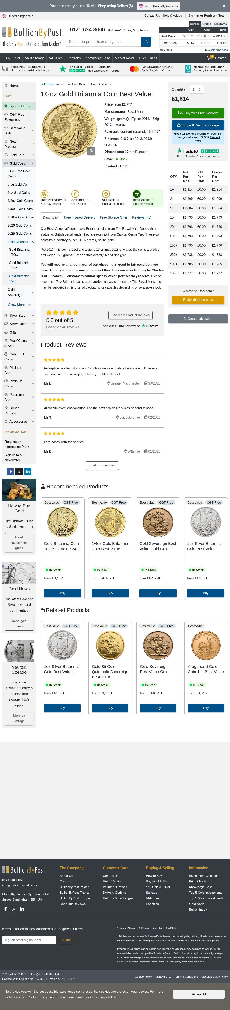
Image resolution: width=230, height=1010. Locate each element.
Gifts (13, 332)
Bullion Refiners (11, 410)
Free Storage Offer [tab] (113, 217)
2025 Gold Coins (20, 233)
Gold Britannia (18, 242)
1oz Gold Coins (19, 192)
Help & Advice (172, 15)
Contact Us (152, 15)
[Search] (146, 42)
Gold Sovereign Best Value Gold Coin (157, 546)
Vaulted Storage (19, 670)
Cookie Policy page (41, 997)
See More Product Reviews (130, 315)
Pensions (74, 58)
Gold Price (168, 36)
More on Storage (19, 718)
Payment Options (115, 887)
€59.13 (221, 43)
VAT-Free (55, 58)
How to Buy (154, 875)
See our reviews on (122, 326)
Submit (66, 939)
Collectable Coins (15, 356)
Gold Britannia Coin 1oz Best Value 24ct (61, 546)
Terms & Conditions (186, 976)
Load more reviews (102, 465)
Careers (65, 881)
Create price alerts (217, 50)
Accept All (199, 994)
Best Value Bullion (14, 130)
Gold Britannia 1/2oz (19, 278)
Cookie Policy (143, 976)
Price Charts (148, 58)
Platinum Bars (13, 370)
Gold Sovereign (15, 292)
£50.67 (190, 43)
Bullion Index (198, 909)
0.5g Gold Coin (18, 184)
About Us (66, 875)
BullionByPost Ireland (74, 887)
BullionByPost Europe (75, 898)
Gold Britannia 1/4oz (19, 265)
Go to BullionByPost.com (161, 6)
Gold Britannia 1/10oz (19, 252)
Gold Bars (16, 155)
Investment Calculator (204, 875)
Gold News (19, 588)
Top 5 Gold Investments (205, 892)
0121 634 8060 (13, 880)
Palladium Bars (14, 397)
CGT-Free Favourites (14, 117)
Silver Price (169, 43)
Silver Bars (17, 315)
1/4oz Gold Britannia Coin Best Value (110, 546)
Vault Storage (34, 58)
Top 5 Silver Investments (206, 898)
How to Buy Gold (19, 508)
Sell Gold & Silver (158, 887)
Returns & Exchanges (118, 898)
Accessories (18, 421)
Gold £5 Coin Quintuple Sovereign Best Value (110, 671)
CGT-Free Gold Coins (19, 173)
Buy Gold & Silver (158, 881)
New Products (11, 143)
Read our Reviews (73, 904)
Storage (151, 892)
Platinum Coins (13, 383)
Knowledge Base (98, 58)
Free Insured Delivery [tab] (79, 217)
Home (14, 86)
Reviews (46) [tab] (141, 217)
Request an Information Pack (16, 444)
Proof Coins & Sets (15, 343)
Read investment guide (19, 542)
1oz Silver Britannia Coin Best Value (204, 546)
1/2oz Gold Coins (20, 201)
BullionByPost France (75, 892)
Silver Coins (18, 324)
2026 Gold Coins (20, 225)
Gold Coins (17, 163)
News (124, 58)
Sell (17, 58)
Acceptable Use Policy (214, 976)
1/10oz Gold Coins (21, 217)
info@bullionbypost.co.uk (19, 885)
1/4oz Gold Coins (20, 209)
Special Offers (19, 106)
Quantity (178, 89)
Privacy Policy (163, 976)
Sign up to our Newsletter (14, 457)
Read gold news (19, 623)
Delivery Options (114, 892)
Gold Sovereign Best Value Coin (154, 669)
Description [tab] (51, 217)
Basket (219, 57)
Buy (7, 58)
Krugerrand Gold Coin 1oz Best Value (206, 669)
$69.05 (205, 43)
